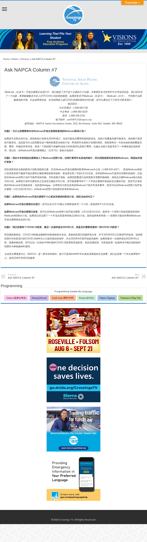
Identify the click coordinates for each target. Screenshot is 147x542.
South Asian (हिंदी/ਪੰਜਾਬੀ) (63, 298)
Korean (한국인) (86, 298)
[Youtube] (73, 515)
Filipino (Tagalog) (107, 298)
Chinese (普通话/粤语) (16, 298)
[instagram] (77, 515)
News (15, 59)
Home (6, 59)
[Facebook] (70, 515)
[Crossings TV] (73, 14)
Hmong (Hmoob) (39, 298)
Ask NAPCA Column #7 (21, 276)
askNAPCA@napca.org (79, 119)
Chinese (24, 59)
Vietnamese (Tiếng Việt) (130, 298)
